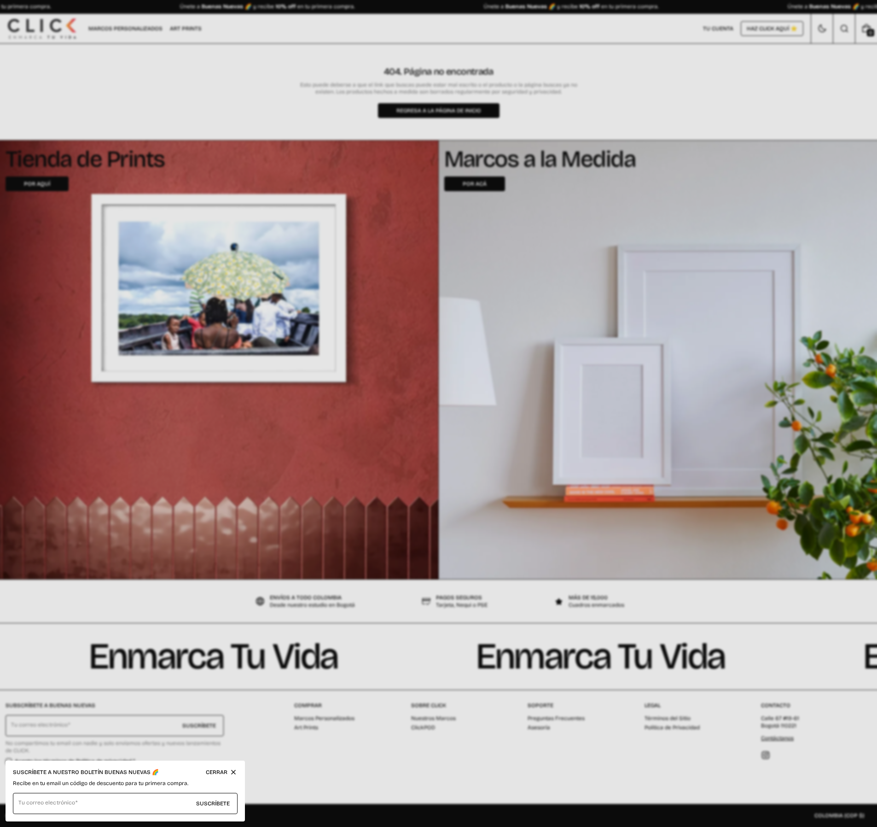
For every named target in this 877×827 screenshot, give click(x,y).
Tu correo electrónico (46, 802)
